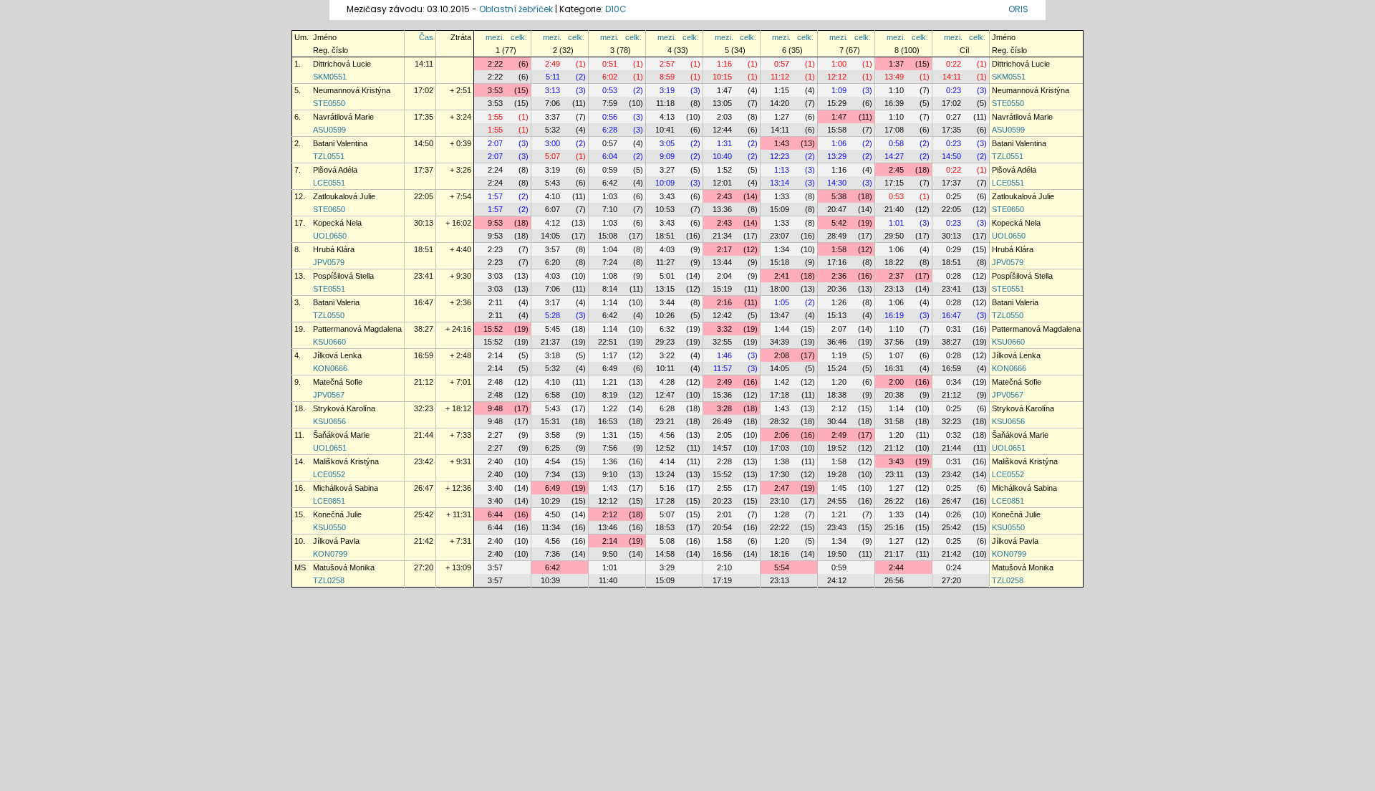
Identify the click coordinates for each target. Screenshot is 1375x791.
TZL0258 (328, 580)
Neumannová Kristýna (351, 90)
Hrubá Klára (333, 249)
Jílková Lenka (337, 355)
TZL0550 (328, 315)
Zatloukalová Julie (344, 196)
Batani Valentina (340, 143)
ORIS (1018, 9)
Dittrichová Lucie (342, 63)
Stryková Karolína (344, 408)
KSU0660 (329, 341)
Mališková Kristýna (346, 461)
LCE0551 (329, 182)
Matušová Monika (344, 567)
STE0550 (329, 103)
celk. (519, 37)
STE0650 (329, 209)
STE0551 (329, 288)
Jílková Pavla (336, 541)
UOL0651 (330, 448)
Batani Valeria (336, 302)
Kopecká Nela (337, 223)
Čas (426, 37)
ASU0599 (329, 129)
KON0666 (330, 368)
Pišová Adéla (335, 170)
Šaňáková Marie (341, 435)
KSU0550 (329, 527)
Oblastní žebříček (516, 9)
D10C (616, 9)
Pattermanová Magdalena (357, 329)
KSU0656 (329, 421)
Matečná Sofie (337, 382)
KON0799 (330, 554)
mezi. (495, 37)
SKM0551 (330, 76)
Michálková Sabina (345, 488)
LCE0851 (329, 501)
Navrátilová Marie (343, 116)
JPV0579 (328, 262)
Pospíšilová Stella (343, 276)
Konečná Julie (337, 514)
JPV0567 (328, 394)
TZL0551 (328, 156)
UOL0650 (330, 235)
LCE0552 (329, 474)
